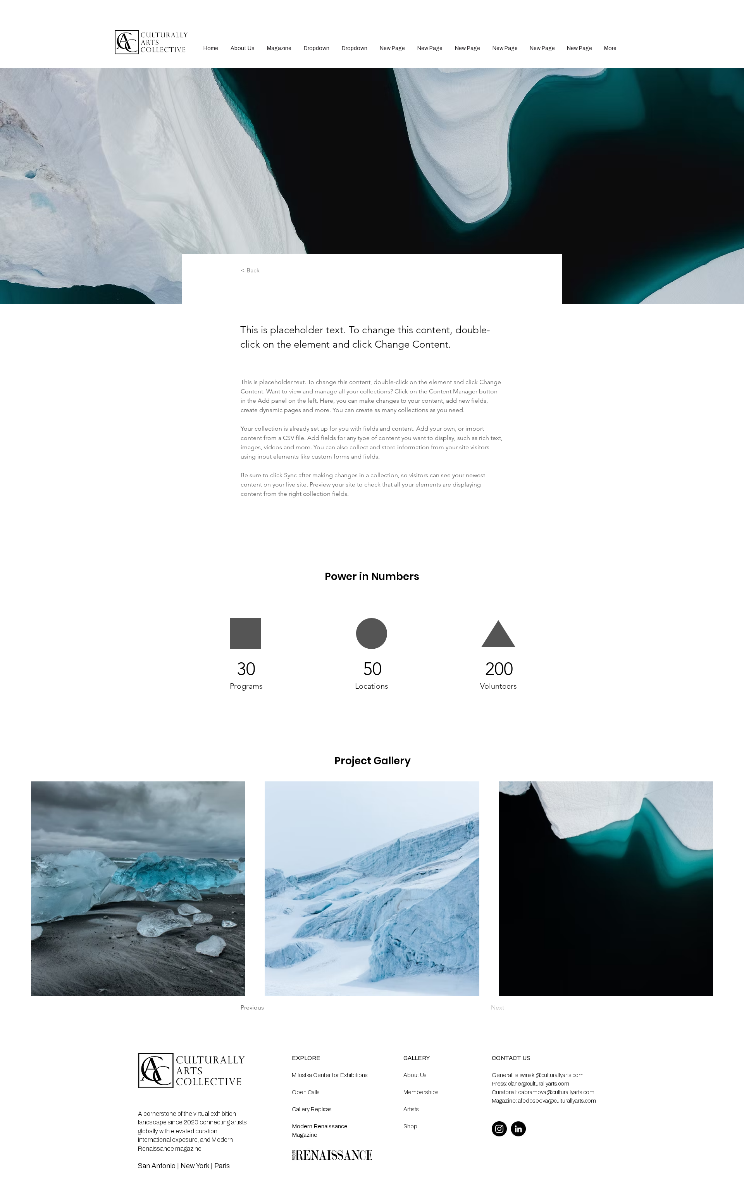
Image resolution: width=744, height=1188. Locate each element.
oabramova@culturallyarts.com (556, 1092)
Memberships (421, 1092)
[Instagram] (499, 1128)
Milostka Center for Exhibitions (330, 1075)
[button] (317, 48)
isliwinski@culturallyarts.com (549, 1075)
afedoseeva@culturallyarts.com (557, 1101)
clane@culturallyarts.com (538, 1084)
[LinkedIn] (518, 1128)
